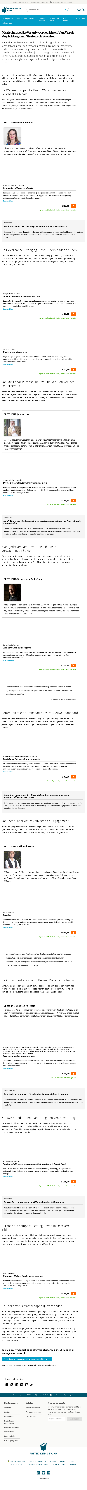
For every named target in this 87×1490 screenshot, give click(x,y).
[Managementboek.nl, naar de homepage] (11, 12)
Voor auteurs (9, 1432)
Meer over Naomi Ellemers (62, 154)
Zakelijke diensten (33, 1408)
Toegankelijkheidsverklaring (38, 1464)
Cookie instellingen (17, 1464)
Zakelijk (29, 1403)
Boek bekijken (8, 201)
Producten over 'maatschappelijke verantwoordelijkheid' (25, 1359)
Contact (7, 1412)
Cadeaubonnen (32, 1417)
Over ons (7, 1408)
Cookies (72, 1461)
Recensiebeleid (10, 1436)
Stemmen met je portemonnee (64, 700)
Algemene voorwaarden (37, 1461)
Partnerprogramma (11, 1441)
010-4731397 (80, 18)
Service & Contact (59, 1464)
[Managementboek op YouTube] (43, 1472)
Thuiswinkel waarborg (17, 1461)
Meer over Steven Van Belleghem (18, 614)
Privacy (62, 1461)
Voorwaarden (9, 1417)
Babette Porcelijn (25, 1005)
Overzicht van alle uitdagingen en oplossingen (40, 1365)
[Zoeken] (66, 10)
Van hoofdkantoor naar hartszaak (20, 954)
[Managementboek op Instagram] (48, 1472)
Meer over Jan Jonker (13, 449)
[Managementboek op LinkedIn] (38, 1472)
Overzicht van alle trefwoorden (12, 1365)
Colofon (53, 1461)
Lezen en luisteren (11, 1427)
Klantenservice (11, 1403)
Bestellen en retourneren (9, 1422)
